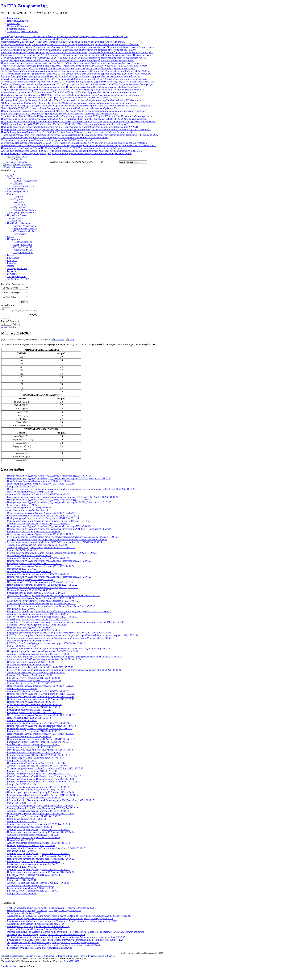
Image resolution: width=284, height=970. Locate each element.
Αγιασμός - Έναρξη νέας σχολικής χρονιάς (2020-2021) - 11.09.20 (38, 654)
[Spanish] (27, 167)
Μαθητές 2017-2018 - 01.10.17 (22, 760)
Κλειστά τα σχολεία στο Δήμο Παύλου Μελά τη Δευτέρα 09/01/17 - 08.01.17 (43, 781)
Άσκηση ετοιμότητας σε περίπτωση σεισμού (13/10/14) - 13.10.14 (38, 824)
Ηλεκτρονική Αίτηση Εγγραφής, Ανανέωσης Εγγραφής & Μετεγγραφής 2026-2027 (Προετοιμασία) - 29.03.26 (59, 478)
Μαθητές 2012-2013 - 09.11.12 (21, 867)
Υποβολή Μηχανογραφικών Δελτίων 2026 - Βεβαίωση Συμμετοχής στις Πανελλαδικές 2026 (50, 908)
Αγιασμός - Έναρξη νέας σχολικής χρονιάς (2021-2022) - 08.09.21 (38, 614)
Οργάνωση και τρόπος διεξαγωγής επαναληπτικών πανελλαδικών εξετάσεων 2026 (46, 934)
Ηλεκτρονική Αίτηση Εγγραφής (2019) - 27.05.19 (30, 702)
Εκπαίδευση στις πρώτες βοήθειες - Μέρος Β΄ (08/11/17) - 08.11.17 (39, 741)
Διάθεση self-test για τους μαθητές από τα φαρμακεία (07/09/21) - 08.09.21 (42, 616)
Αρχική (4, 327)
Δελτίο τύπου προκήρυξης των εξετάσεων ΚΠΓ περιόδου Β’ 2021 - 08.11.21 (43, 600)
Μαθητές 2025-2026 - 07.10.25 (22, 486)
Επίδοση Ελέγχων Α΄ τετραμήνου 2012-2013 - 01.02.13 (33, 861)
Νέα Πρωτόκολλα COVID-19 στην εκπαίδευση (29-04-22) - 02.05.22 (40, 582)
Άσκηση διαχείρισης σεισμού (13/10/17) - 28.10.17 (31, 747)
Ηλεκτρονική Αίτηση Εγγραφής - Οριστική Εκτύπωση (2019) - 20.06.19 (41, 694)
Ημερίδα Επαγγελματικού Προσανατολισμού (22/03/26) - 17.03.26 (39, 481)
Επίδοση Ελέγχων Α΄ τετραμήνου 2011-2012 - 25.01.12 (33, 874)
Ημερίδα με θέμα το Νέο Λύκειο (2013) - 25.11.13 (31, 845)
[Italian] (7, 167)
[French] (17, 164)
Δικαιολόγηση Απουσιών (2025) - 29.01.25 (27, 510)
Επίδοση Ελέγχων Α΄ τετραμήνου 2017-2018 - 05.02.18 (33, 731)
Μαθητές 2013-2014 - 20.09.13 (22, 851)
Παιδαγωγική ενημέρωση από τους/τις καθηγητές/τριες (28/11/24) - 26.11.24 (43, 518)
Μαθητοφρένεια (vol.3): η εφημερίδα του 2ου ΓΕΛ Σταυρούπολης (38, 926)
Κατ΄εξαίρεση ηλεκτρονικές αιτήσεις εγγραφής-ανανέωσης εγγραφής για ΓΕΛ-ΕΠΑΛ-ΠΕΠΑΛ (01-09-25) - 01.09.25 (62, 497)
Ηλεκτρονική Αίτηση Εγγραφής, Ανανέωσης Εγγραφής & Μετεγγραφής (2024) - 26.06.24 (49, 526)
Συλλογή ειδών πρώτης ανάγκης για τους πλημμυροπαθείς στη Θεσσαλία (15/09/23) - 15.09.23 (52, 553)
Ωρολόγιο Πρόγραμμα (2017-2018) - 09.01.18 (29, 736)
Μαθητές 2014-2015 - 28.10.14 (22, 821)
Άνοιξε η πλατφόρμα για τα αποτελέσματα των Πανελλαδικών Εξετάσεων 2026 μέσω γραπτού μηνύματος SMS (60, 918)
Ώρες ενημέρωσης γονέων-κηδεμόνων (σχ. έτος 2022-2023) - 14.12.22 (40, 566)
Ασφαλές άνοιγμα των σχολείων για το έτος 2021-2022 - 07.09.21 (38, 619)
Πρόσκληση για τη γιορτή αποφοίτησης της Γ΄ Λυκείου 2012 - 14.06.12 (40, 872)
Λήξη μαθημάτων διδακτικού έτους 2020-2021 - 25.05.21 (34, 630)
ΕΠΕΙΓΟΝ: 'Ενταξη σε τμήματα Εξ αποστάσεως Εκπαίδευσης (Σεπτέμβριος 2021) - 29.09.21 (51, 606)
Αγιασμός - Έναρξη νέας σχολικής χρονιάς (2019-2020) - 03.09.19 (38, 691)
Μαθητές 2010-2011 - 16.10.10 (21, 893)
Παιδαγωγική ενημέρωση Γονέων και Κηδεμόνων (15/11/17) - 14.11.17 (41, 739)
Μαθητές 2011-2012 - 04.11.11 (21, 880)
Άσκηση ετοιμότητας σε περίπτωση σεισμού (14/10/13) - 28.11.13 (38, 843)
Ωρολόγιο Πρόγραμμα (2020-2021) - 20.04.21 (29, 640)
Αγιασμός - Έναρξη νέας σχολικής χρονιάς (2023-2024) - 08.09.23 (38, 558)
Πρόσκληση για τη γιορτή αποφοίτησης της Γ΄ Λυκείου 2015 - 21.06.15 (40, 813)
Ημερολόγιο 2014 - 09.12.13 (20, 840)
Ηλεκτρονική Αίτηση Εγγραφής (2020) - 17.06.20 (30, 662)
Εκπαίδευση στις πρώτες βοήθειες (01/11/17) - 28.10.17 (33, 744)
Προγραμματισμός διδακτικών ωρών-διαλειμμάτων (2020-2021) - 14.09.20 (42, 651)
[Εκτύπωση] (58, 339)
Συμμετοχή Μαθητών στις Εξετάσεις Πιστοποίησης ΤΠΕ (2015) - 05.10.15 (42, 808)
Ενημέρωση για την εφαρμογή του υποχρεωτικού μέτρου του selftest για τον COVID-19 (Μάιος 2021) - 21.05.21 (60, 632)
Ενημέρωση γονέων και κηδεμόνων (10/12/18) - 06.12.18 (34, 712)
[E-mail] (70, 339)
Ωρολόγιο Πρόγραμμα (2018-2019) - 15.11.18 (29, 718)
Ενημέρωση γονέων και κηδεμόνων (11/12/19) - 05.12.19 (34, 680)
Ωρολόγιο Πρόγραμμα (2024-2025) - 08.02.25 (29, 507)
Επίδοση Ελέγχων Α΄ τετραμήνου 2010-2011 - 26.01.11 (33, 890)
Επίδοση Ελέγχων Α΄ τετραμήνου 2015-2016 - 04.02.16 (33, 797)
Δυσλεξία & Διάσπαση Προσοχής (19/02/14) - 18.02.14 (33, 835)
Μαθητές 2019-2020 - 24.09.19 (22, 688)
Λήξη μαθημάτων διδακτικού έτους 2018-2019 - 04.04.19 (34, 704)
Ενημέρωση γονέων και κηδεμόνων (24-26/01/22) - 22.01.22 (36, 592)
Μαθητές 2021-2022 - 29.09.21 (22, 608)
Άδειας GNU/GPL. (71, 961)
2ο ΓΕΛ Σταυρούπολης (24, 5)
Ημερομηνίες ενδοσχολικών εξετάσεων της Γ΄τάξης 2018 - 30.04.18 (39, 728)
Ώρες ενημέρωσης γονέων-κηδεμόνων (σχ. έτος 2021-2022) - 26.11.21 (40, 598)
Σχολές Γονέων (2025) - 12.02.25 (23, 505)
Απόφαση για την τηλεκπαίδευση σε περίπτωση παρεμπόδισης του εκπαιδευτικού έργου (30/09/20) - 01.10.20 (59, 648)
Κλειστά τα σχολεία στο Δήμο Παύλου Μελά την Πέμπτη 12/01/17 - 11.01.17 (43, 773)
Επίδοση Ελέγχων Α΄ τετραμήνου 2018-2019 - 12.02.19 (33, 707)
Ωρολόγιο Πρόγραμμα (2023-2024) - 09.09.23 (29, 555)
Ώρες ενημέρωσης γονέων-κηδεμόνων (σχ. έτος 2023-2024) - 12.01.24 (40, 534)
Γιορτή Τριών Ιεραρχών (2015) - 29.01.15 (26, 819)
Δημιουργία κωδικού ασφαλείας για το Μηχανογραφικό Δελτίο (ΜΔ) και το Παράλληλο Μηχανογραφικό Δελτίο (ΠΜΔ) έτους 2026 (69, 916)
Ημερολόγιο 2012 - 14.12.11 (20, 877)
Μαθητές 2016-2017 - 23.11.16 (21, 784)
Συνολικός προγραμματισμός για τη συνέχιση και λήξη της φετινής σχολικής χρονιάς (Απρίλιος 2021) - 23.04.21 (60, 638)
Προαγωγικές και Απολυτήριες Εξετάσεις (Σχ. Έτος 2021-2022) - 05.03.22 (42, 585)
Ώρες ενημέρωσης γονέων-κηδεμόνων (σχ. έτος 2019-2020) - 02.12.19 (40, 686)
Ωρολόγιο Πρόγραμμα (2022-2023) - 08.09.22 (29, 571)
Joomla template (8, 966)
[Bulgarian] (17, 159)
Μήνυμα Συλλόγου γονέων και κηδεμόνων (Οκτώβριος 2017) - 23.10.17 (41, 749)
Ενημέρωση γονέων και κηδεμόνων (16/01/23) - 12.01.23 (34, 563)
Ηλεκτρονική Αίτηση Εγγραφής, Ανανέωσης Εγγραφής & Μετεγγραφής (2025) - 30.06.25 (49, 499)
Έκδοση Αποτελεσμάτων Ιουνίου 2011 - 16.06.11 (30, 885)
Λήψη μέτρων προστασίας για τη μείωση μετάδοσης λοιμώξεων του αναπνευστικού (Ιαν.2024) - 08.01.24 (57, 539)
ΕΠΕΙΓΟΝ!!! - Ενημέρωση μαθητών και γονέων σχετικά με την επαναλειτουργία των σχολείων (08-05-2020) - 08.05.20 (64, 670)
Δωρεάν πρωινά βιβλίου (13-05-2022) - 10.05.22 (30, 579)
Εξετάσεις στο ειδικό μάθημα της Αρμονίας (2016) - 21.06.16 (36, 789)
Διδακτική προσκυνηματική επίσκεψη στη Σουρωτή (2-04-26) (36, 924)
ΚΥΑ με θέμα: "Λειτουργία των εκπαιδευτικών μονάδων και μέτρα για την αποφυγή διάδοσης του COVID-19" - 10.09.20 (64, 656)
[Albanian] (21, 156)
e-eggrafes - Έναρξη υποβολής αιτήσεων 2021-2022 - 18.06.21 (36, 624)
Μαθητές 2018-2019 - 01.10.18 (22, 720)
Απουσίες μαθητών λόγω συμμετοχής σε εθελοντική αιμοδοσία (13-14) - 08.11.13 (46, 848)
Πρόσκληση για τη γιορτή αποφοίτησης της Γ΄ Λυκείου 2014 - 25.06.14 (40, 832)
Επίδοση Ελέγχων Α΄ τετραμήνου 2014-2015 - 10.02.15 (33, 816)
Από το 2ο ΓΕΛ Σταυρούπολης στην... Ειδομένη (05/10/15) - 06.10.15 (40, 805)
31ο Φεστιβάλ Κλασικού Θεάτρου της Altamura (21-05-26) (35, 929)
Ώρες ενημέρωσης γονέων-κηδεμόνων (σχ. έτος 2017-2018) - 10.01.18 (40, 733)
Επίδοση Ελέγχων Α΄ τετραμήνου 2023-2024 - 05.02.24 (33, 531)
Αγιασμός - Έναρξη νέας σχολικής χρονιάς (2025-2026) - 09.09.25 (38, 494)
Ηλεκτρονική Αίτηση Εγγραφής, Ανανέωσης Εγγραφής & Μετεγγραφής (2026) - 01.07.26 (49, 475)
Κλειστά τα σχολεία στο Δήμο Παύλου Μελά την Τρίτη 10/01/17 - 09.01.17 (43, 779)
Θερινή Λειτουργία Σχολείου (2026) (24, 913)
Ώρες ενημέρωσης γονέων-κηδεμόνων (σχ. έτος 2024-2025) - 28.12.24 (40, 513)
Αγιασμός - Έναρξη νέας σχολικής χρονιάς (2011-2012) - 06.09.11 (38, 882)
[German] (27, 164)
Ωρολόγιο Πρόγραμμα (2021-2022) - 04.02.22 (29, 590)
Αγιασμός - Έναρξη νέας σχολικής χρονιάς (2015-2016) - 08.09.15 (38, 811)
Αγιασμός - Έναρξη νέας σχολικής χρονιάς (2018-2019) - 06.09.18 (38, 723)
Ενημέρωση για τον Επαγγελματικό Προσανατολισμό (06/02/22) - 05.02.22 (42, 587)
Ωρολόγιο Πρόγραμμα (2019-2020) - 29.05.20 (29, 664)
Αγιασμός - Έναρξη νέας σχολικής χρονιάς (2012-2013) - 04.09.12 (38, 869)
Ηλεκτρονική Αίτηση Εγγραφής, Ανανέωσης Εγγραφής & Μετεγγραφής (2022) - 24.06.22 (49, 577)
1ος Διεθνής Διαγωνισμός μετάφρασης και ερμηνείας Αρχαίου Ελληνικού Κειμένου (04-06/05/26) (53, 942)
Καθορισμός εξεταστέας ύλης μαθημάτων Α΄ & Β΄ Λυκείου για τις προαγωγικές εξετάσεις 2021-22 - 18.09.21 (59, 611)
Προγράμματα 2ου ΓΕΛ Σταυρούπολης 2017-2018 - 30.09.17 (36, 763)
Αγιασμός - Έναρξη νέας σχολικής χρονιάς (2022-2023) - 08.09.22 (38, 574)
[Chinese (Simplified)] (17, 162)
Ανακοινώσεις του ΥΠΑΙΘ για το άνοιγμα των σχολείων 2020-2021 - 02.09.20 (44, 659)
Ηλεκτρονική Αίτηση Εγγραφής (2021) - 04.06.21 (30, 627)
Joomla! (8, 961)
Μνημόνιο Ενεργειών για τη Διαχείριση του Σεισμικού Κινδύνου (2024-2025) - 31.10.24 (49, 521)
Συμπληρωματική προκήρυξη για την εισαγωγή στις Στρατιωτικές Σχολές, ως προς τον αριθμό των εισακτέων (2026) (62, 921)
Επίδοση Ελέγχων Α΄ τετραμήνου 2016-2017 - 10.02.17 (33, 771)
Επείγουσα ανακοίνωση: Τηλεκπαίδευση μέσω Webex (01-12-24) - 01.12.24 (43, 515)
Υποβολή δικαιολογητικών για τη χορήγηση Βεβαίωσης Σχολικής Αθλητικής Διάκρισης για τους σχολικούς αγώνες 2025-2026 (66, 937)
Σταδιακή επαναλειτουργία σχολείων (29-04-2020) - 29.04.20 (36, 672)
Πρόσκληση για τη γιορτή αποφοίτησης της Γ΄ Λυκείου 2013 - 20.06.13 (40, 859)
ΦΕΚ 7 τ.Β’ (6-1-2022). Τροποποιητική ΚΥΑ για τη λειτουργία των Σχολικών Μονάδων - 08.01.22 (53, 595)
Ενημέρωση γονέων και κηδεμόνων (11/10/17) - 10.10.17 (34, 752)
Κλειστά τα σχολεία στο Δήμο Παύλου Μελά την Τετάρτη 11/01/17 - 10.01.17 (44, 776)
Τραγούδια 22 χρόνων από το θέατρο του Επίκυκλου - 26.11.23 (37, 545)
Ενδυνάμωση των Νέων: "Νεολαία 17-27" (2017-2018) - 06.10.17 (38, 755)
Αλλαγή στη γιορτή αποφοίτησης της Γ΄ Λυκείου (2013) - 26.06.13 (38, 856)
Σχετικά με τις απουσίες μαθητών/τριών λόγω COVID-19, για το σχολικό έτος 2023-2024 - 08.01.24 (54, 542)
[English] (7, 164)
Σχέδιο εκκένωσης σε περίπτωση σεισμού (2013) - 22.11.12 (35, 864)
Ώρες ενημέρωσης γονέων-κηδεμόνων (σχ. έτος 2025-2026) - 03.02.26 (40, 483)
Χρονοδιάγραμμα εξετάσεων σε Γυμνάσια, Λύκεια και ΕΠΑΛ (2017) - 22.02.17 (45, 768)
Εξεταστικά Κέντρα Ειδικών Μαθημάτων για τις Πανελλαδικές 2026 (39, 948)
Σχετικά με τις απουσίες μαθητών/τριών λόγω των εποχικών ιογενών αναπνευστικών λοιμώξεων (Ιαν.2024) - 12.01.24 (63, 537)
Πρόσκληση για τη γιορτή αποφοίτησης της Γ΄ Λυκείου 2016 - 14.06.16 (40, 792)
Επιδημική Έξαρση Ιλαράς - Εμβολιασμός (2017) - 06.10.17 (35, 757)
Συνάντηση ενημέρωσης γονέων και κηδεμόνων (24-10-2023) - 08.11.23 (41, 547)
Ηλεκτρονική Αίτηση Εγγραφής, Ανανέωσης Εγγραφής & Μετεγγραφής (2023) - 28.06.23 (49, 561)
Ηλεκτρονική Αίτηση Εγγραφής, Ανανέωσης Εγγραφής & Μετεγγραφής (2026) (44, 910)
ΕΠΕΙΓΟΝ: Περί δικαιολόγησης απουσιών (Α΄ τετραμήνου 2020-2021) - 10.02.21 (46, 643)
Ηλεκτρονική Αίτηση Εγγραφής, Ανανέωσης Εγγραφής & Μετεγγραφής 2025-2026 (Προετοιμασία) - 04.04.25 (59, 502)
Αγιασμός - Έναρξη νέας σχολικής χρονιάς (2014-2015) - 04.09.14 (38, 829)
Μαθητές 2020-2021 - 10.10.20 (22, 646)
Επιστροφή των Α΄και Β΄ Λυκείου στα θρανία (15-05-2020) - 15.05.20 (40, 667)
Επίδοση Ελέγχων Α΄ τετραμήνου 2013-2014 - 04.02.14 (33, 837)
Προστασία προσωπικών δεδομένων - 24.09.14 (29, 827)
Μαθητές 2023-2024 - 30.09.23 (22, 550)
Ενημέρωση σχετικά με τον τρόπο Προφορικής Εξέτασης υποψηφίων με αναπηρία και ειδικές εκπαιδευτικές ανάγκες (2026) (65, 940)
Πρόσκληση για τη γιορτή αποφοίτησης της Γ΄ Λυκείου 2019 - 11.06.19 (40, 696)
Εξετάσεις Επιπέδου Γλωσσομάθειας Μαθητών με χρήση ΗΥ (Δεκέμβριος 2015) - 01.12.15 (50, 800)
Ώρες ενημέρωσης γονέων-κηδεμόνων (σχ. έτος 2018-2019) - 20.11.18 (40, 715)
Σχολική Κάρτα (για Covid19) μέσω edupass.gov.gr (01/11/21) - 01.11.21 (41, 603)
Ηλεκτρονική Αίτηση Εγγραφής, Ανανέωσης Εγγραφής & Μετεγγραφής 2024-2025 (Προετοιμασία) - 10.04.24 (59, 529)
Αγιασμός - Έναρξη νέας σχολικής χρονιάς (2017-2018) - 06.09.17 (38, 765)
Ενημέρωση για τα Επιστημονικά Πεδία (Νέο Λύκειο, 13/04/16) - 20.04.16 (42, 795)
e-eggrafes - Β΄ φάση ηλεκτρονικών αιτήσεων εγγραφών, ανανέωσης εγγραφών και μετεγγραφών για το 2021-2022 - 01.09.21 (66, 622)
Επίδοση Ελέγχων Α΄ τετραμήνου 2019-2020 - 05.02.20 (33, 678)
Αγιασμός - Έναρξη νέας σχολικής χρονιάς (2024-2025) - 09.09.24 (38, 523)
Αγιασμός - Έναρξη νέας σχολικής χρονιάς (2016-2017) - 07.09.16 (38, 787)
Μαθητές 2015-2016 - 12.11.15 (21, 803)
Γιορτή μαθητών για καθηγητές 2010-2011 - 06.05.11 (32, 888)
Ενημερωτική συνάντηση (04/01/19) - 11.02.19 (29, 710)
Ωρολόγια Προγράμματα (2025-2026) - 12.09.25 (30, 491)
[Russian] (16, 167)
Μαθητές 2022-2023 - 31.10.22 (22, 569)
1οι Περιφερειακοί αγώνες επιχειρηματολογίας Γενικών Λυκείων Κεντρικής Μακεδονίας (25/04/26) (54, 945)
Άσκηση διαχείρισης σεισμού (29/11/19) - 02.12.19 (31, 683)
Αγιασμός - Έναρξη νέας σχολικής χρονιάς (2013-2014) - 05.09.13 (38, 853)
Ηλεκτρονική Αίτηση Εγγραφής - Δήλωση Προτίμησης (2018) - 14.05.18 (41, 726)
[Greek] (12, 156)
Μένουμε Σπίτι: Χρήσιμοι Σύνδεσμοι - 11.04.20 (29, 675)
